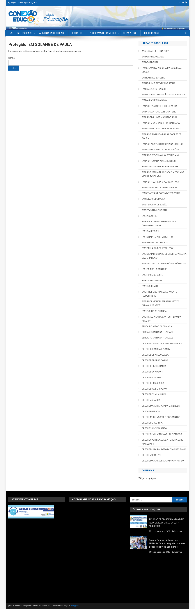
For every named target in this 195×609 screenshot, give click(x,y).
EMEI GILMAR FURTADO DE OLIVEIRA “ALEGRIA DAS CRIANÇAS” (164, 256)
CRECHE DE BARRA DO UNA (155, 360)
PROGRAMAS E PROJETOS (103, 33)
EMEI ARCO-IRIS (149, 216)
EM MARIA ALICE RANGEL (154, 89)
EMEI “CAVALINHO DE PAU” (154, 210)
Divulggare (74, 606)
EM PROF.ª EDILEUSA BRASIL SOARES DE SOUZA (161, 136)
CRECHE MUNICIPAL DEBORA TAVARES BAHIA (164, 449)
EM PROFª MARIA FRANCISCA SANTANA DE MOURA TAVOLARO (163, 174)
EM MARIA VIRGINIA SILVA (154, 100)
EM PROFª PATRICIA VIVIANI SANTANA (160, 182)
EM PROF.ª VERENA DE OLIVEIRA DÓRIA (160, 149)
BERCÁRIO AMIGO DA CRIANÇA (157, 326)
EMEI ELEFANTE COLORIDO (155, 242)
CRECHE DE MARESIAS (153, 383)
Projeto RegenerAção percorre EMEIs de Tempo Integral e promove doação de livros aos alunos (167, 543)
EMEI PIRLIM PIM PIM (152, 280)
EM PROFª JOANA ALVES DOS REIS (159, 161)
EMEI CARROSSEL (150, 231)
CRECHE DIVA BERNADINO (154, 389)
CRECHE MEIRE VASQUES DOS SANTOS (161, 417)
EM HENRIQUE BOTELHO (153, 78)
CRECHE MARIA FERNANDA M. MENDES (161, 406)
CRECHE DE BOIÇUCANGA (154, 366)
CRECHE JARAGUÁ (151, 400)
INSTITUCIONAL (24, 33)
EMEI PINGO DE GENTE (152, 275)
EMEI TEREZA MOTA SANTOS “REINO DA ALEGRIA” (161, 319)
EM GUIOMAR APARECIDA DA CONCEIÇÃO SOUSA (162, 70)
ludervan (178, 531)
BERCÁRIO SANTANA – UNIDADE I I (158, 338)
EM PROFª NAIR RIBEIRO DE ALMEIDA (159, 106)
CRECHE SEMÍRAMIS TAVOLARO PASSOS (162, 434)
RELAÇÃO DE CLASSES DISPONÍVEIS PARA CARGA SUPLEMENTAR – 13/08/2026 (166, 522)
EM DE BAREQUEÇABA (153, 56)
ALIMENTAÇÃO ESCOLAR (51, 33)
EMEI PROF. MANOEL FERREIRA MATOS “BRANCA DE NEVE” (160, 303)
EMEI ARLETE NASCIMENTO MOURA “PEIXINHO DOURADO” (159, 223)
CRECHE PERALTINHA (152, 423)
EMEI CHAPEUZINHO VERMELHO (157, 237)
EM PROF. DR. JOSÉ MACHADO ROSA (159, 117)
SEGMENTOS (129, 33)
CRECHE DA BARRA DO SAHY (156, 349)
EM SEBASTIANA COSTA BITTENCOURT (161, 193)
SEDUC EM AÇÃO (151, 33)
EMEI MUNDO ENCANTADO (154, 269)
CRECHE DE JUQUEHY (152, 377)
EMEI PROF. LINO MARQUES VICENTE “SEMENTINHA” (159, 294)
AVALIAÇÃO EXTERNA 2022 (155, 51)
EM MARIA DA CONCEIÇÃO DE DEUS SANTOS (163, 94)
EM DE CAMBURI (150, 62)
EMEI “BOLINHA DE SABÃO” (155, 204)
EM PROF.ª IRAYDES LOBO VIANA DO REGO (162, 144)
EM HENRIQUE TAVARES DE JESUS (158, 83)
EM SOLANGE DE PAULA (153, 199)
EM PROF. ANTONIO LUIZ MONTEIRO (159, 111)
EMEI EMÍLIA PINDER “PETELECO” (158, 248)
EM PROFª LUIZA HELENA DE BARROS (160, 166)
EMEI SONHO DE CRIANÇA (154, 311)
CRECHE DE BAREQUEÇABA (155, 355)
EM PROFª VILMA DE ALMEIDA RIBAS (159, 187)
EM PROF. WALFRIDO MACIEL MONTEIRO (161, 128)
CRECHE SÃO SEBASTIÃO (154, 428)
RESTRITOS (76, 33)
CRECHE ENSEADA (151, 411)
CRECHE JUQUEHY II (151, 455)
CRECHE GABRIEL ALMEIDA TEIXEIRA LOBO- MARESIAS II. (163, 442)
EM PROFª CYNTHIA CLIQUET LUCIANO (160, 155)
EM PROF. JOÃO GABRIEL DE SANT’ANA (161, 123)
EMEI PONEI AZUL (150, 286)
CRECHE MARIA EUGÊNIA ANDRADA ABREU (163, 460)
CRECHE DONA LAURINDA (154, 394)
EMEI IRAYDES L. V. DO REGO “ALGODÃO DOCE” (164, 263)
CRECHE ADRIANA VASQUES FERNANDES (162, 343)
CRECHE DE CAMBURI (152, 371)
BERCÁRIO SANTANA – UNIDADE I (158, 332)
